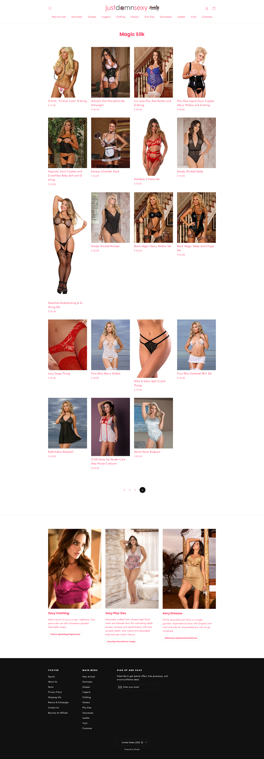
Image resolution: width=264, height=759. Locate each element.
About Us (52, 681)
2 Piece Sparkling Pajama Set (65, 634)
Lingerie (106, 17)
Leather (181, 17)
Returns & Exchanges (58, 702)
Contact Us (53, 707)
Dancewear (166, 17)
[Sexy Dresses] (189, 569)
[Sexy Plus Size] (132, 569)
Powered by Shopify (132, 749)
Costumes (207, 17)
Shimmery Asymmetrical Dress (181, 638)
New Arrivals (59, 17)
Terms (50, 687)
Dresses (92, 17)
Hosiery (135, 17)
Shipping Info (54, 697)
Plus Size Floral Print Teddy (121, 641)
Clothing (120, 17)
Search (51, 676)
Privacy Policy (55, 692)
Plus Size (149, 17)
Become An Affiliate (58, 712)
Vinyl (193, 17)
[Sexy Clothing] (74, 569)
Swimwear (76, 17)
